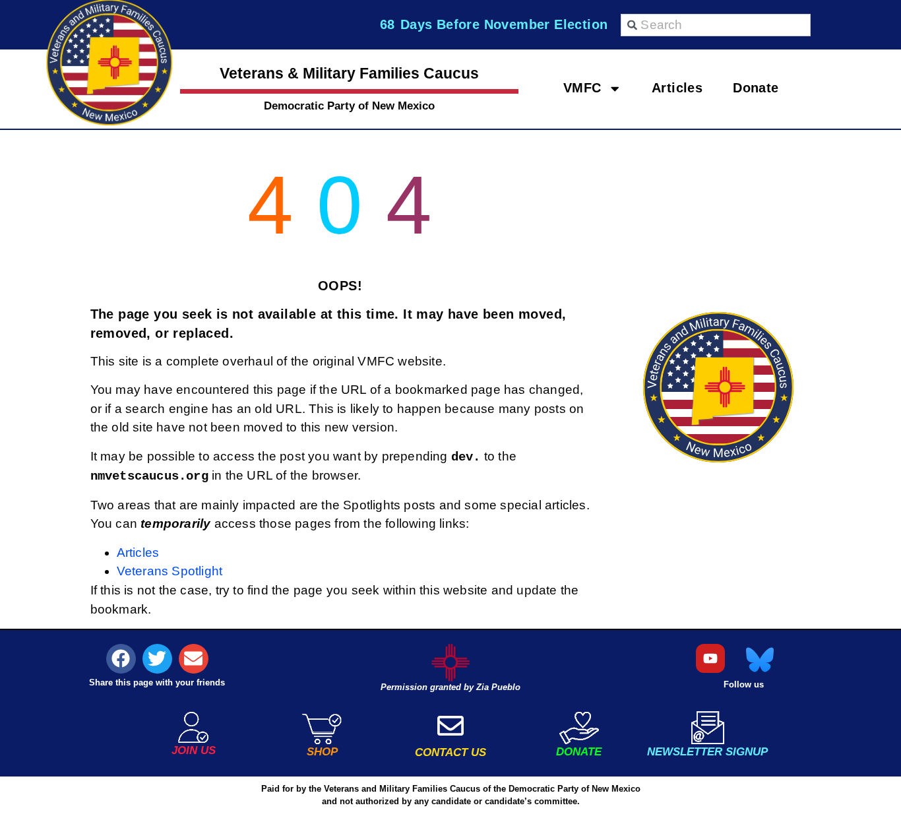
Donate (755, 87)
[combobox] (716, 25)
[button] (121, 659)
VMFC (582, 87)
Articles (677, 87)
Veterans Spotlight (170, 571)
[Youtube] (710, 658)
